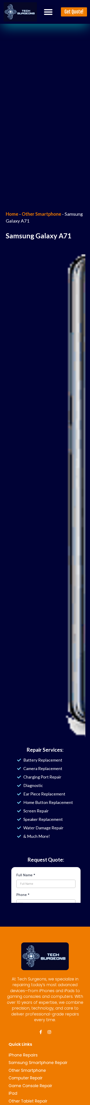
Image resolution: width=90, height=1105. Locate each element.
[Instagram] (49, 1032)
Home (12, 214)
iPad (13, 1093)
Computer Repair (25, 1078)
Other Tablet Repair (28, 1101)
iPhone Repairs (23, 1055)
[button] (48, 12)
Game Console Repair (30, 1086)
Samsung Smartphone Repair (38, 1062)
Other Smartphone (41, 214)
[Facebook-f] (41, 1032)
